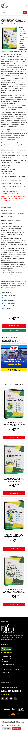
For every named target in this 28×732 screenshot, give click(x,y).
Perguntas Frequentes (6, 656)
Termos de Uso (4, 661)
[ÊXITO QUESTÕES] (5, 5)
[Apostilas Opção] (14, 358)
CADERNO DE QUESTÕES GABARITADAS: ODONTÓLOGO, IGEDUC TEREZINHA (14, 480)
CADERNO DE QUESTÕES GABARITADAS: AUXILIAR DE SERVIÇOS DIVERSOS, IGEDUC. (14, 535)
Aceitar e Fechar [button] (16, 728)
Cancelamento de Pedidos (7, 664)
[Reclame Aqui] (19, 715)
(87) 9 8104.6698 (6, 672)
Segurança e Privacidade (6, 659)
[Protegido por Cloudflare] (11, 715)
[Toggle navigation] (26, 5)
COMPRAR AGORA (14, 326)
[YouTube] (11, 698)
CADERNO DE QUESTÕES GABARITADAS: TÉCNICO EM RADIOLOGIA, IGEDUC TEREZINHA (14, 591)
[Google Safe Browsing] (20, 709)
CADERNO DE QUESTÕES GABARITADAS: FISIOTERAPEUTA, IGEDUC (14, 424)
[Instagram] (6, 698)
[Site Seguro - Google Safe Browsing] (9, 709)
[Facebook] (2, 698)
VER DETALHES (14, 437)
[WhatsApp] (15, 698)
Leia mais (17, 725)
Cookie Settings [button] (6, 728)
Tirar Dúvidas (14, 330)
